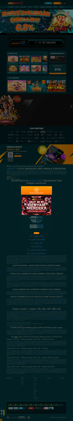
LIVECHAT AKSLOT (36, 222)
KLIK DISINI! (39, 216)
